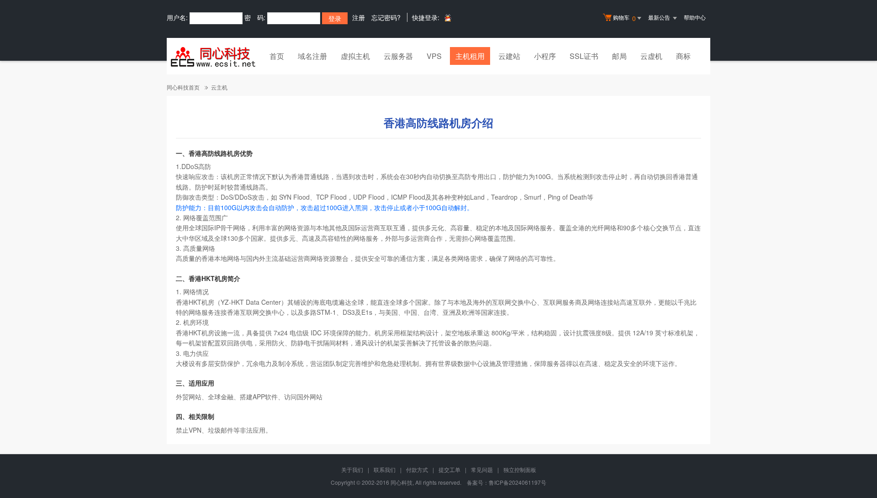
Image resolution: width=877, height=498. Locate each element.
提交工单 (449, 469)
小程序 (545, 56)
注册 (358, 17)
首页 (276, 56)
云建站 (509, 56)
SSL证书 (584, 56)
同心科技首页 (183, 87)
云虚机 (651, 56)
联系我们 (385, 469)
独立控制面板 (519, 469)
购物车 (624, 18)
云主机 (219, 87)
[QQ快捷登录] (447, 17)
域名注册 (312, 56)
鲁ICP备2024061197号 (517, 482)
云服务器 (398, 56)
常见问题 (482, 469)
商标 (683, 56)
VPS (434, 56)
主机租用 (470, 56)
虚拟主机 (355, 56)
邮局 (619, 56)
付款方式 (417, 469)
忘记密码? (386, 17)
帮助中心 (695, 17)
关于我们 (352, 469)
